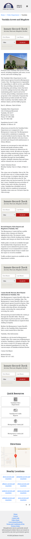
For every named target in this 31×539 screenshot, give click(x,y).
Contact (15, 516)
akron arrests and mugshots (8, 478)
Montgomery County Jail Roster (15, 434)
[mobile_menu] (27, 6)
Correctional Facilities (15, 522)
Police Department (13, 15)
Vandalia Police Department (15, 404)
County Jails (15, 518)
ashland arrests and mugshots (8, 499)
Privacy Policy (15, 526)
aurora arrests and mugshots (23, 492)
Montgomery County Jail (15, 424)
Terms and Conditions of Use (15, 524)
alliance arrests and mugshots (8, 485)
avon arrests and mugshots (23, 499)
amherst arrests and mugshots (8, 492)
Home (3, 15)
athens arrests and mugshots (23, 485)
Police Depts (15, 520)
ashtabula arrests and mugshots (23, 478)
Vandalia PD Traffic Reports (15, 414)
